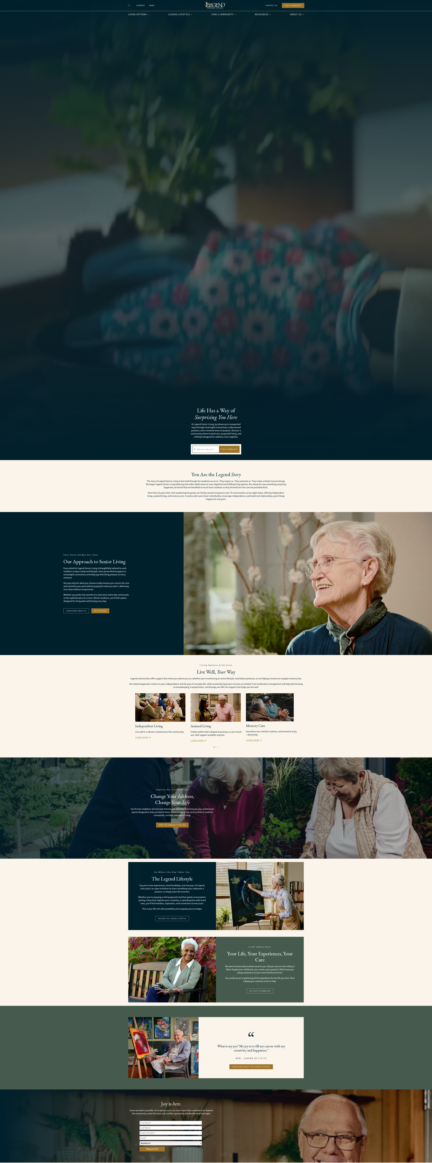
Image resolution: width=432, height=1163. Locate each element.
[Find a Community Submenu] (236, 14)
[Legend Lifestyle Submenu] (192, 14)
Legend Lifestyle (179, 14)
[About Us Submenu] (304, 14)
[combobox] (206, 449)
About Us (296, 14)
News (152, 5)
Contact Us (271, 5)
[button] (214, 747)
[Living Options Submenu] (149, 14)
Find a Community (223, 14)
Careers (140, 5)
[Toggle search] (129, 5)
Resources (262, 14)
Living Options (137, 14)
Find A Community (229, 449)
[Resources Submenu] (271, 14)
